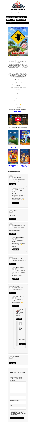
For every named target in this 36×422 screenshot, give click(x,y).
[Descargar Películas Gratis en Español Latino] (18, 6)
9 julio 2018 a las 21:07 (20, 270)
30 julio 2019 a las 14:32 (17, 177)
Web (11, 405)
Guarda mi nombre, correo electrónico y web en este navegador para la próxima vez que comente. (18, 413)
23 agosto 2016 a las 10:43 (21, 331)
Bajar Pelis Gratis (20, 188)
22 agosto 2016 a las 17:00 (19, 313)
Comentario (13, 380)
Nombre (11, 394)
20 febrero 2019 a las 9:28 (18, 212)
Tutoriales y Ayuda (20, 19)
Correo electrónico (14, 400)
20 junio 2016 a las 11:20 (18, 287)
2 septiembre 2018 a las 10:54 (19, 225)
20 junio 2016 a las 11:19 (18, 357)
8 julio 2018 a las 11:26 (17, 258)
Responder (12, 184)
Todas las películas (10, 17)
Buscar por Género (21, 17)
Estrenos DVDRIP (10, 19)
